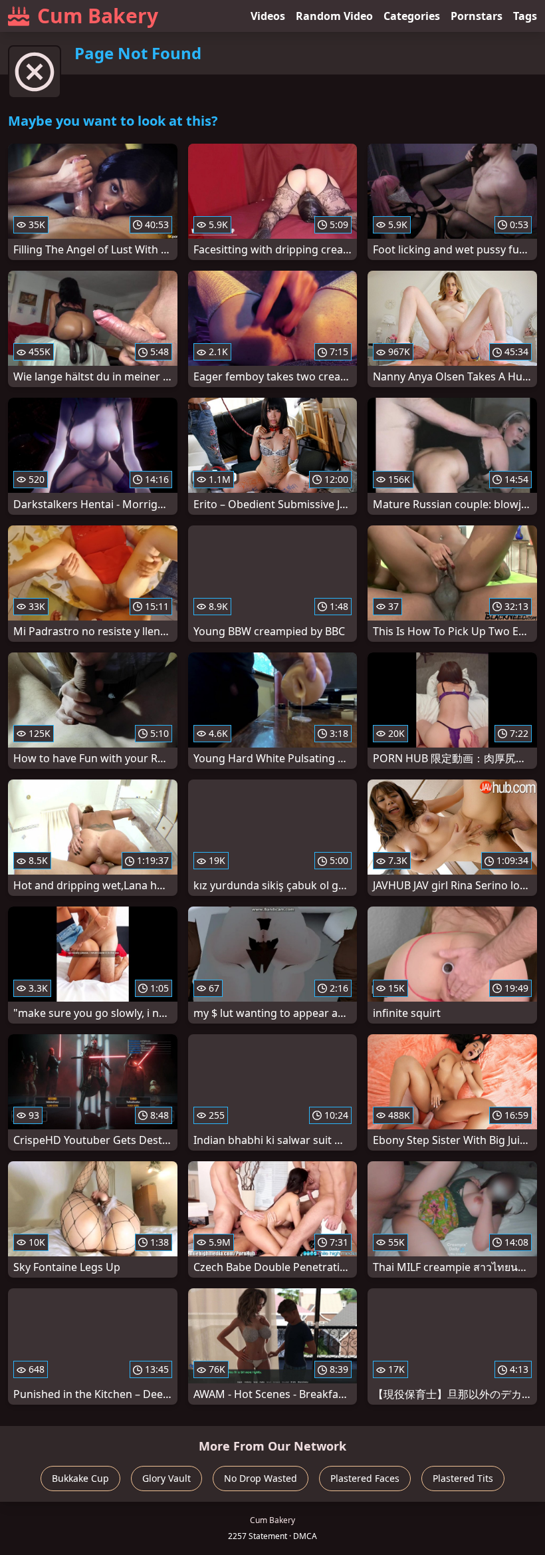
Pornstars (476, 16)
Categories (411, 16)
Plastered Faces (364, 1478)
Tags (525, 16)
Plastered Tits (463, 1478)
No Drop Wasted (260, 1478)
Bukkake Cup (80, 1478)
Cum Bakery (97, 15)
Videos (268, 16)
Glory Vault (166, 1478)
